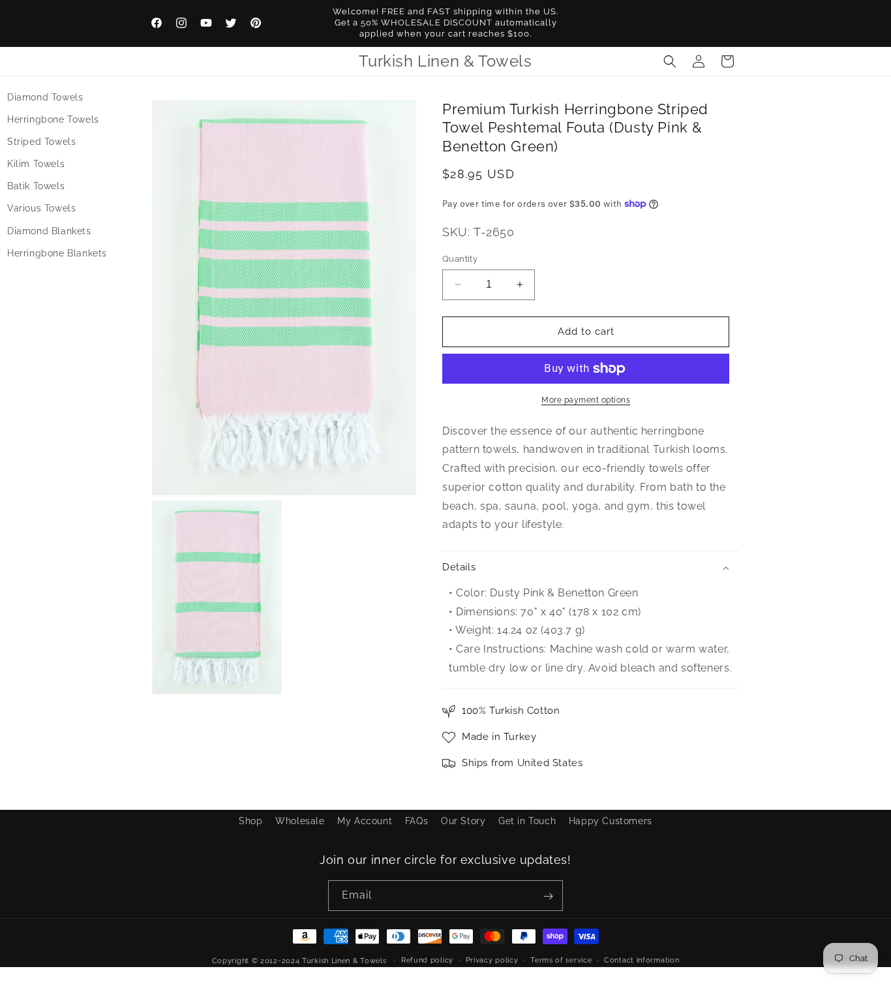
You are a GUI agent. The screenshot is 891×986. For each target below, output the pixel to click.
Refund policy (427, 959)
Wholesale (299, 821)
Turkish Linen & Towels (344, 961)
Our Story (463, 821)
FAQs (416, 821)
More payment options (585, 400)
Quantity (459, 259)
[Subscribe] (548, 896)
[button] (670, 61)
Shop (250, 821)
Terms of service (561, 959)
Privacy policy (492, 959)
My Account (364, 821)
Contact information (641, 959)
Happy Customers (610, 821)
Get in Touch (527, 821)
